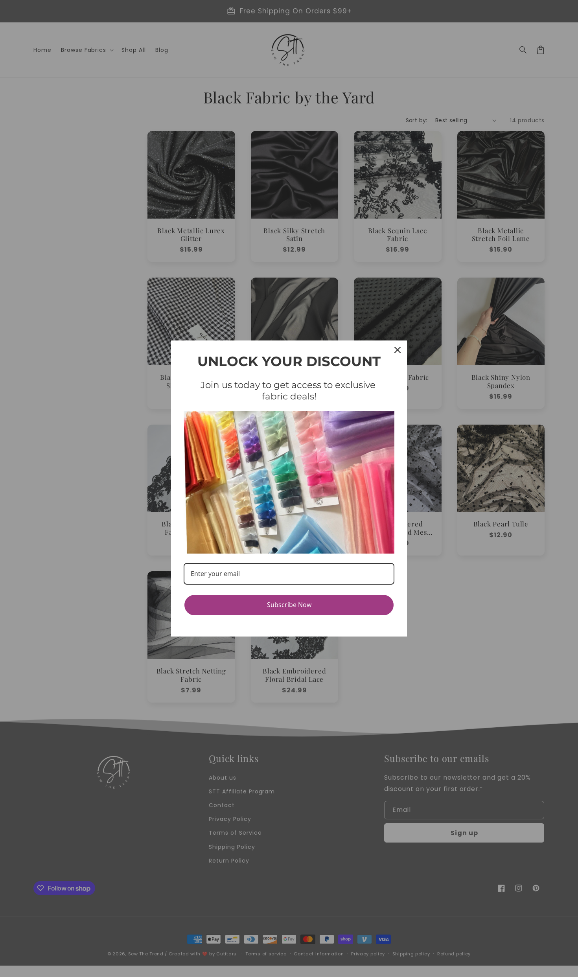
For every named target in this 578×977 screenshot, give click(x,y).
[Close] (397, 349)
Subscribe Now (289, 604)
